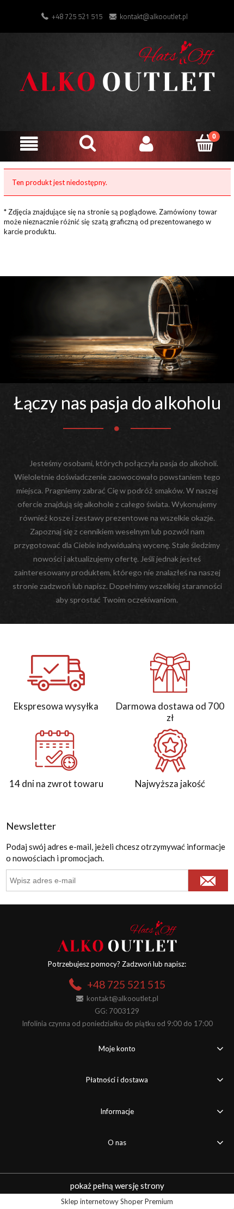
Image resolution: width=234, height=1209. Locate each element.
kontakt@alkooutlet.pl (154, 16)
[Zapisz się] (208, 880)
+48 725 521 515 (77, 16)
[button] (29, 144)
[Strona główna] (117, 64)
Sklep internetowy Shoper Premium (117, 1201)
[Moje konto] (146, 144)
